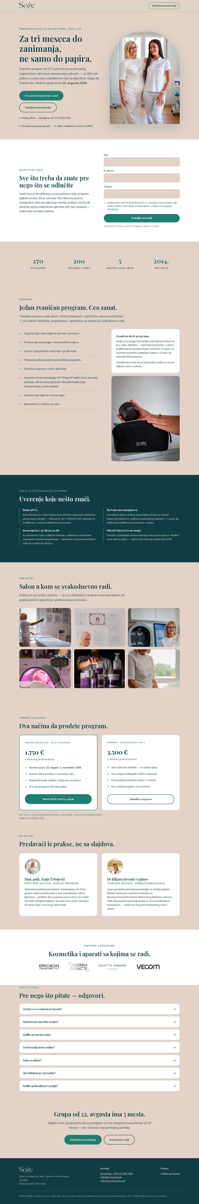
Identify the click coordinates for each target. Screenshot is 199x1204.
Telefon (108, 186)
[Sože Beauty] (27, 5)
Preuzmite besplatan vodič (41, 95)
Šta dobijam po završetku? (39, 1073)
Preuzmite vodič (119, 1139)
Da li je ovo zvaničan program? (42, 1009)
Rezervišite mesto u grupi (58, 799)
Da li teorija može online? (39, 1047)
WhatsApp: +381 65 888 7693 (116, 1173)
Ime (106, 154)
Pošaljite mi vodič (142, 218)
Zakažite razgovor (141, 799)
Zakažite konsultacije (164, 5)
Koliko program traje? (37, 1034)
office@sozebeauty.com (112, 1180)
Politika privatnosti (170, 1173)
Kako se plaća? (32, 1060)
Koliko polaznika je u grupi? (40, 1086)
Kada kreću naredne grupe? (40, 1021)
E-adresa (109, 170)
